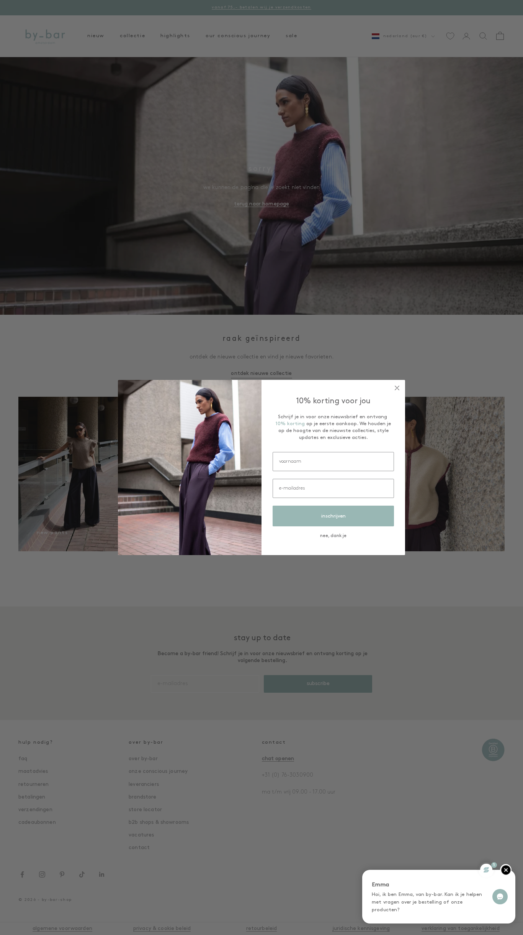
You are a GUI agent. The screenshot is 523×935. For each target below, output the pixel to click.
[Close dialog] (397, 388)
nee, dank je (333, 536)
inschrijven (333, 516)
